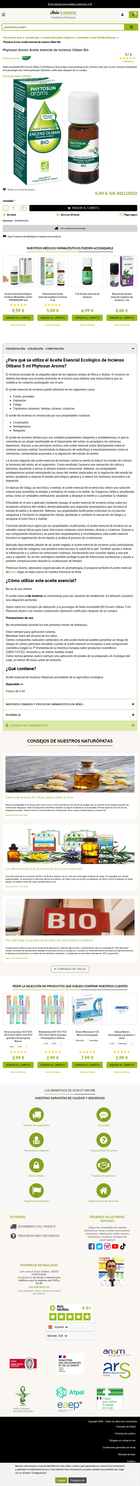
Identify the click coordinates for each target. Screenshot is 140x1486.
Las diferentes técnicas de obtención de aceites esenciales (43, 869)
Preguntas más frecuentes (103, 1150)
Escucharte (104, 1125)
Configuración (77, 1480)
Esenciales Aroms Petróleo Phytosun (96, 37)
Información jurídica (125, 1433)
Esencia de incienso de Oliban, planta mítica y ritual (39, 797)
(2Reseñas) (128, 61)
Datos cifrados (36, 1175)
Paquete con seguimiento (36, 1125)
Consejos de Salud (71, 969)
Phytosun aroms (11, 58)
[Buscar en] (131, 27)
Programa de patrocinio (104, 1175)
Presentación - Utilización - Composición (35, 349)
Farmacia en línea (12, 37)
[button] (4, 14)
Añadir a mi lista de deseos (21, 189)
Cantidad (8, 201)
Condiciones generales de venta (119, 1447)
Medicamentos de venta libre (103, 1201)
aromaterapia (32, 37)
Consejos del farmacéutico (29, 725)
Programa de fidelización (36, 1201)
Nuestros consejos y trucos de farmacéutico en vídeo (44, 704)
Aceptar (61, 1480)
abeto (12, 572)
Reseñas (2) (13, 715)
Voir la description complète (17, 75)
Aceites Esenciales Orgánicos (58, 37)
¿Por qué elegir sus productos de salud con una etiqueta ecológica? (49, 940)
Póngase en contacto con (122, 1440)
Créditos (131, 1461)
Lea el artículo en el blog (16, 815)
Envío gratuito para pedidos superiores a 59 (70, 4)
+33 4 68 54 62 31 (39, 1287)
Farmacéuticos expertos (36, 1150)
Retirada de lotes (126, 1454)
